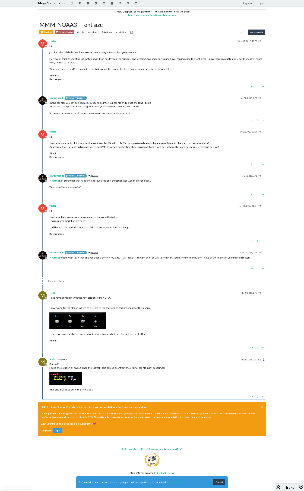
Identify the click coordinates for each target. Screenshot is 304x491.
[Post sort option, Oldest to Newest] (243, 32)
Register (46, 430)
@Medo (63, 359)
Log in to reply (256, 32)
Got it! (219, 482)
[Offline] (43, 100)
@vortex (95, 176)
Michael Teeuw (165, 472)
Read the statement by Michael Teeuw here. (152, 15)
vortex (52, 41)
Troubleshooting (65, 32)
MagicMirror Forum (51, 3)
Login (57, 430)
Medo (52, 293)
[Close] (262, 407)
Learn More (176, 482)
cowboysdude (56, 98)
